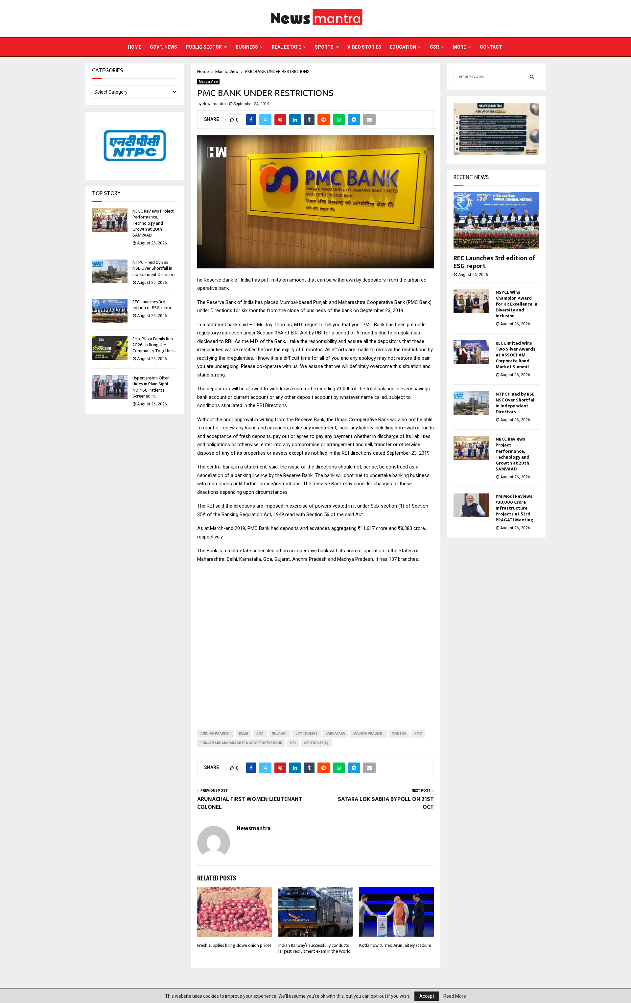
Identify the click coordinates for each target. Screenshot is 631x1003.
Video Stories (364, 47)
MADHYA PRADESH (368, 733)
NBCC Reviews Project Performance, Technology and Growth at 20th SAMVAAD (153, 223)
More (459, 47)
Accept (426, 996)
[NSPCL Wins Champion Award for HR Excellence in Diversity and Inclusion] (471, 301)
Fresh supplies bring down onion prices (234, 945)
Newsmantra (214, 104)
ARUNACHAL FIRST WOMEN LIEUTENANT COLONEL (249, 803)
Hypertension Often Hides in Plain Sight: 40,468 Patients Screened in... (151, 387)
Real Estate (286, 47)
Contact (491, 47)
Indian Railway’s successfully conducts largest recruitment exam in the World (314, 948)
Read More (454, 996)
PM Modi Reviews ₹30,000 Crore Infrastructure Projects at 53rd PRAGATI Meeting (514, 508)
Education (403, 47)
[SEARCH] (532, 76)
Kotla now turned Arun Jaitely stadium (395, 945)
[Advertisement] (315, 641)
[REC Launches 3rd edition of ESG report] (110, 311)
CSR (434, 47)
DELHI (243, 733)
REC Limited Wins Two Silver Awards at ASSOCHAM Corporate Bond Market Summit (515, 355)
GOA (260, 733)
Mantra (399, 733)
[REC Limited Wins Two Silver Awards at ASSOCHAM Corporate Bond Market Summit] (471, 352)
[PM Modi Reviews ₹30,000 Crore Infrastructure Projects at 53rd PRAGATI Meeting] (471, 505)
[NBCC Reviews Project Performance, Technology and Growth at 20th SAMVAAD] (110, 220)
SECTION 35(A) (316, 743)
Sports (324, 47)
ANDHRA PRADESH (215, 733)
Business (247, 47)
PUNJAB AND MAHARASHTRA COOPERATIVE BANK (241, 743)
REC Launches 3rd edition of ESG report (152, 304)
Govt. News (163, 47)
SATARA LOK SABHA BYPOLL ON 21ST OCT (386, 803)
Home (134, 47)
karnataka (335, 733)
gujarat (279, 733)
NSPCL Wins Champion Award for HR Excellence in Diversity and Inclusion (516, 304)
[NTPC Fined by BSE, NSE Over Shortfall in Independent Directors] (110, 271)
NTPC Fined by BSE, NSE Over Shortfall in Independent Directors (153, 268)
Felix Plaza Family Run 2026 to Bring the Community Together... (154, 344)
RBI (293, 743)
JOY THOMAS (306, 733)
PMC (418, 733)
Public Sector (204, 47)
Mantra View (208, 81)
